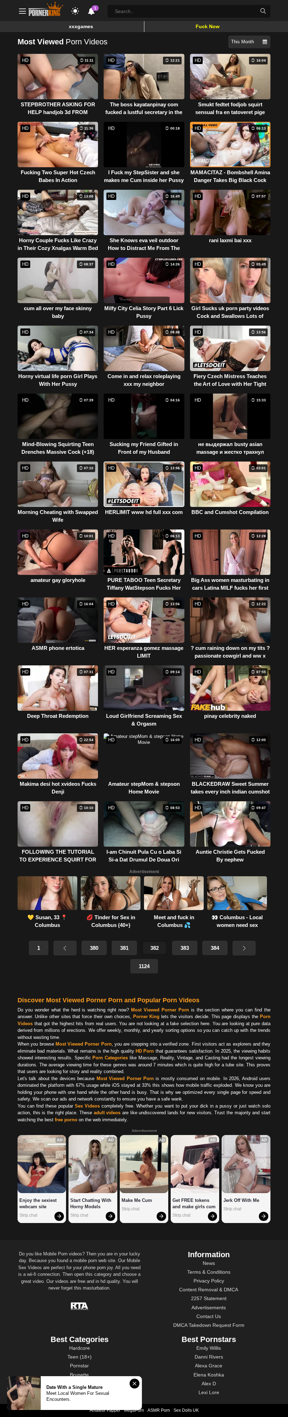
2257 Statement (209, 1298)
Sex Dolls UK (186, 1410)
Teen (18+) (79, 1357)
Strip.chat (28, 1215)
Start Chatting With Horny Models (91, 1203)
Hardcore (79, 1348)
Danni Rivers (209, 1357)
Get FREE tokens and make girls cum (194, 1203)
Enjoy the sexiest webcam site (38, 1203)
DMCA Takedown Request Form (208, 1325)
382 (154, 948)
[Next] (244, 948)
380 (94, 948)
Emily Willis (208, 1348)
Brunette (79, 1375)
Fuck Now (208, 26)
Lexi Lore (208, 1392)
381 (124, 948)
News (209, 1263)
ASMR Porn (159, 1410)
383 (185, 948)
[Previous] (65, 948)
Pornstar (79, 1365)
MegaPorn (134, 1410)
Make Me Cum (137, 1200)
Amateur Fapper (105, 1410)
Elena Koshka (209, 1375)
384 (215, 948)
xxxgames (81, 26)
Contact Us (208, 1316)
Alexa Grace (208, 1365)
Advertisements (208, 1307)
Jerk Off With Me (241, 1200)
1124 (144, 966)
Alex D (209, 1383)
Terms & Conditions (208, 1272)
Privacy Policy (209, 1281)
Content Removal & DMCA (208, 1289)
